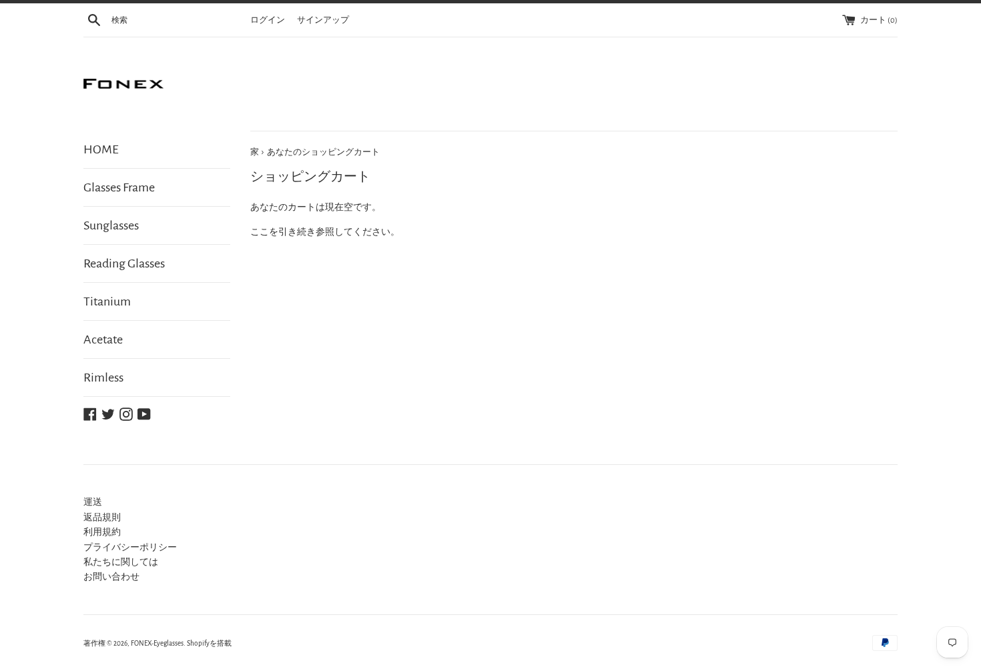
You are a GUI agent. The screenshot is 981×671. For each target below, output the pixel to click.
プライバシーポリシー (130, 547)
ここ (259, 232)
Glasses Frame (119, 187)
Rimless (103, 377)
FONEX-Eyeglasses (157, 643)
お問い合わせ (111, 577)
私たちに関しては (120, 562)
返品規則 (102, 517)
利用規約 (102, 532)
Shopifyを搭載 (209, 643)
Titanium (107, 301)
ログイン (267, 20)
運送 (92, 502)
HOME (101, 149)
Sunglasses (111, 225)
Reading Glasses (124, 263)
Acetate (103, 339)
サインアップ (323, 20)
